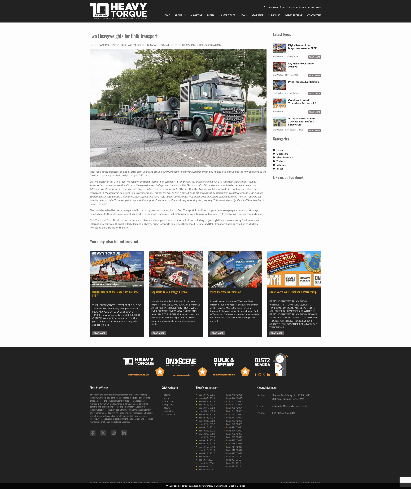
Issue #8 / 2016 (233, 456)
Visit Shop (316, 7)
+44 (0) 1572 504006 (283, 412)
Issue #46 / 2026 (234, 394)
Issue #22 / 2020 (234, 433)
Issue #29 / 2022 (207, 424)
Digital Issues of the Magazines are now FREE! (303, 47)
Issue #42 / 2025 (234, 401)
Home (167, 394)
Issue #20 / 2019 (234, 437)
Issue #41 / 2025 (207, 404)
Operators (282, 153)
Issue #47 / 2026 (207, 394)
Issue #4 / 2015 (233, 463)
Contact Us (169, 414)
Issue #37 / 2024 (207, 411)
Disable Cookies (237, 485)
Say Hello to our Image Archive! (301, 65)
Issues (279, 168)
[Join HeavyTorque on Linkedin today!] (124, 433)
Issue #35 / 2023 (207, 414)
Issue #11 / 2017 (207, 453)
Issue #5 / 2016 (206, 463)
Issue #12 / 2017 (234, 450)
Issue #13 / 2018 (207, 450)
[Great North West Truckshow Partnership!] (279, 106)
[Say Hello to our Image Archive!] (279, 69)
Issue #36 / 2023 (234, 411)
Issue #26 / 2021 (234, 427)
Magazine (169, 404)
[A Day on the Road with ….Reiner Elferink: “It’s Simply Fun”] (279, 124)
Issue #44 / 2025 (234, 398)
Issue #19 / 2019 (207, 440)
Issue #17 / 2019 (207, 443)
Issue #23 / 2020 (207, 433)
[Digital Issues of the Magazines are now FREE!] (279, 51)
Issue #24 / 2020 (234, 430)
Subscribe (169, 401)
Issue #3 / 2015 (206, 466)
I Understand (220, 485)
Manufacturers (284, 157)
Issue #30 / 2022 (234, 420)
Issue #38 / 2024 (234, 407)
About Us (168, 398)
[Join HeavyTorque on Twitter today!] (103, 433)
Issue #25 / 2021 (207, 430)
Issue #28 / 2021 (234, 424)
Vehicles (281, 164)
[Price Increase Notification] (279, 88)
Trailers (280, 161)
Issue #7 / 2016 (206, 459)
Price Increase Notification (303, 81)
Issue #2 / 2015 (233, 466)
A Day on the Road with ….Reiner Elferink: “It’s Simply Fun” (301, 121)
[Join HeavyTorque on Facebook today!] (93, 433)
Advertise (169, 411)
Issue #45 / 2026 (207, 398)
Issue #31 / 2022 (207, 420)
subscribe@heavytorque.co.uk (289, 405)
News (279, 149)
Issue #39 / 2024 (207, 407)
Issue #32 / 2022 (234, 417)
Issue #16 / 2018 (234, 443)
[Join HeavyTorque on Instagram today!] (113, 433)
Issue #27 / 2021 (207, 427)
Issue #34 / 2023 (234, 414)
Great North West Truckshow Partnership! (302, 102)
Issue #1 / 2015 (206, 469)
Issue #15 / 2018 (207, 446)
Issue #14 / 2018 (234, 446)
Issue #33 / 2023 (207, 417)
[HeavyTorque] (118, 11)
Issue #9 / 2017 (206, 456)
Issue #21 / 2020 (207, 437)
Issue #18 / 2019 (234, 440)
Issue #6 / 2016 (233, 459)
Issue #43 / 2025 (207, 401)
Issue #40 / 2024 (234, 404)
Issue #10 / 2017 (234, 453)
